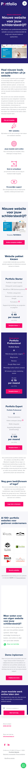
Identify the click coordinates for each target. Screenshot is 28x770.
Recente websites (14, 570)
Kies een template (9, 120)
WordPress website (8, 758)
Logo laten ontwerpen (14, 504)
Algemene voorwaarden (9, 754)
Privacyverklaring (20, 754)
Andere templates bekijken (14, 242)
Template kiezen (13, 326)
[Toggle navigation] (24, 3)
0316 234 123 (7, 726)
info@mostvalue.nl (8, 737)
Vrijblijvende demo (14, 678)
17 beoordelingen (20, 578)
